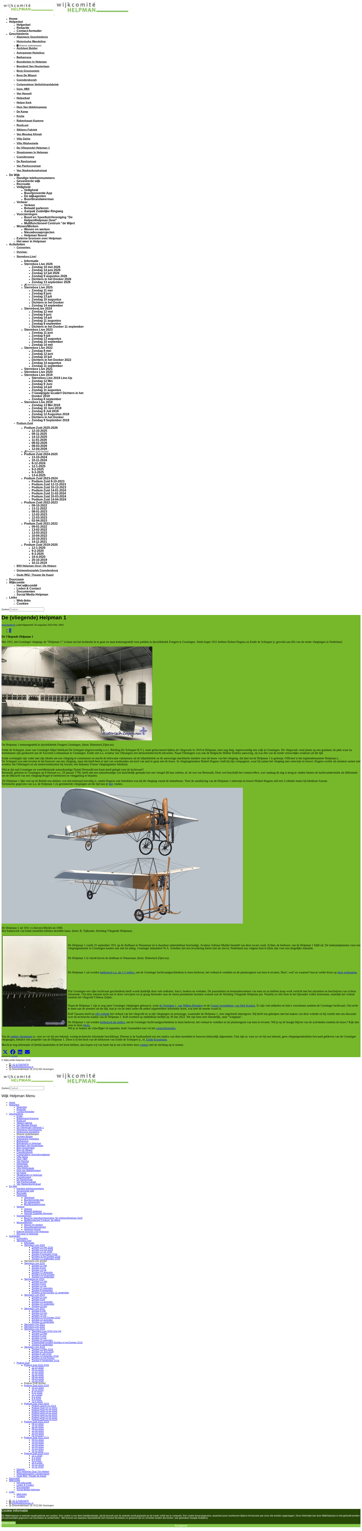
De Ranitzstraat (26, 161)
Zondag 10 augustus (46, 299)
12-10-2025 (39, 430)
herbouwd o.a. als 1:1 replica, (118, 972)
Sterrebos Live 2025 (38, 287)
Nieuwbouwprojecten (39, 232)
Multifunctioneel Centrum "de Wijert (49, 223)
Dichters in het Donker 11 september (58, 326)
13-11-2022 (39, 508)
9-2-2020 (38, 550)
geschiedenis (8, 625)
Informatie (31, 261)
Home (13, 18)
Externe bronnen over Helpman (39, 238)
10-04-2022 (39, 535)
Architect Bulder (27, 48)
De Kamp (22, 111)
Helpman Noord (35, 235)
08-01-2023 (39, 511)
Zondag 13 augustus (46, 338)
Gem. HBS (23, 89)
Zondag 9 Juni (42, 384)
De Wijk (14, 175)
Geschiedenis (19, 33)
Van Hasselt (24, 93)
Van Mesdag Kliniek (29, 134)
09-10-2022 (39, 505)
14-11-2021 (39, 541)
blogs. (86, 1025)
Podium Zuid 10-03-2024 (49, 496)
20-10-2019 (39, 559)
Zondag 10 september (47, 341)
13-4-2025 (38, 475)
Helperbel (16, 21)
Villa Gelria (23, 138)
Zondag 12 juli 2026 (45, 273)
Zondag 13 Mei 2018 (46, 405)
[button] (5, 1052)
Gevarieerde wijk (28, 181)
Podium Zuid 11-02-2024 (49, 493)
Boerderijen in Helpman (32, 61)
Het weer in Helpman (31, 241)
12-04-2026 (39, 448)
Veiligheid (24, 187)
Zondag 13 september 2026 (51, 282)
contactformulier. (166, 1028)
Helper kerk (24, 102)
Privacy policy (9, 1522)
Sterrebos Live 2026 (38, 264)
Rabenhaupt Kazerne (30, 120)
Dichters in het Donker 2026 (51, 279)
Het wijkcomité (27, 585)
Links (13, 597)
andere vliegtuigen (21, 1036)
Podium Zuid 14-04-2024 (49, 499)
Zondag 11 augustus (46, 320)
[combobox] (26, 609)
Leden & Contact (29, 588)
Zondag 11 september (47, 365)
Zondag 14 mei (42, 344)
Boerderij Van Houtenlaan (33, 66)
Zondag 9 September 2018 (50, 420)
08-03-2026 (39, 445)
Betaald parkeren (36, 208)
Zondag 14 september (47, 305)
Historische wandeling (31, 41)
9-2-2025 (38, 469)
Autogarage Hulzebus (30, 52)
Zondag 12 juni (42, 353)
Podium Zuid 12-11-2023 (49, 484)
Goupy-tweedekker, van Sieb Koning (233, 1005)
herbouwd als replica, (113, 1022)
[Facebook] (10, 629)
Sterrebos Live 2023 (38, 329)
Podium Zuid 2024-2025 (41, 454)
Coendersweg (25, 156)
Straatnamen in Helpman (32, 152)
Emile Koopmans (156, 1039)
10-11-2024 (39, 460)
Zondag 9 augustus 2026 (49, 276)
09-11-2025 (39, 433)
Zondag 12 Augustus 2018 (50, 414)
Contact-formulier (29, 30)
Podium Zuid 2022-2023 (41, 502)
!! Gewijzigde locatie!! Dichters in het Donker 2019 (57, 394)
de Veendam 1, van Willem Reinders (181, 1005)
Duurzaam (16, 579)
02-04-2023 (39, 520)
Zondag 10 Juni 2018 (46, 408)
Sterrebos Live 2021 (38, 368)
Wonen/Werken (27, 226)
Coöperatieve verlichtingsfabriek (38, 84)
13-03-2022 (39, 532)
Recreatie (23, 184)
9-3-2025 (38, 472)
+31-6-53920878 (20, 1064)
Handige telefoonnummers (36, 178)
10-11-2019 (39, 562)
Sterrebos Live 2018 (38, 402)
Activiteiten (17, 244)
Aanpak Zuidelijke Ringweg (43, 211)
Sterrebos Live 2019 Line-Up (52, 378)
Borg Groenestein (28, 70)
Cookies (22, 603)
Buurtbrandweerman (39, 199)
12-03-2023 (39, 517)
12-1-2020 (38, 547)
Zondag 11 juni (42, 332)
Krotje (20, 116)
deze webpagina (347, 972)
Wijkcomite (17, 582)
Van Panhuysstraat (29, 165)
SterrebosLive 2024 (38, 308)
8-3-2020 (38, 553)
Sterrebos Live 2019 (38, 375)
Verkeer (22, 202)
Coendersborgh (27, 79)
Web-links (24, 600)
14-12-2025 (39, 436)
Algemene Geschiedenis (32, 36)
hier (111, 783)
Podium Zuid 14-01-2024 (49, 490)
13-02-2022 (39, 529)
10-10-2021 (39, 538)
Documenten (26, 591)
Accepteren (181, 1525)
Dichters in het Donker (48, 302)
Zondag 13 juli (42, 296)
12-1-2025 (38, 466)
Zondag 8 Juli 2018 (45, 411)
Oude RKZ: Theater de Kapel (35, 574)
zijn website (102, 1013)
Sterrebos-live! (26, 256)
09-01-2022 (39, 526)
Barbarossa (24, 57)
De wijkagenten (35, 196)
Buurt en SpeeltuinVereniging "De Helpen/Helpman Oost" (48, 219)
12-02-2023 (39, 514)
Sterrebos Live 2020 (38, 372)
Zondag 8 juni (41, 293)
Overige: (22, 252)
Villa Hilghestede (27, 143)
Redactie (23, 27)
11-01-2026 (39, 439)
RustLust (22, 125)
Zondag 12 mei (42, 311)
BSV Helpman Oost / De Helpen (36, 565)
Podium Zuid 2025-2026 (41, 427)
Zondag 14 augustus (46, 362)
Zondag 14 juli (42, 317)
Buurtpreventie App (38, 193)
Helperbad (23, 98)
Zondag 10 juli (42, 356)
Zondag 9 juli (41, 335)
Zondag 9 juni (41, 314)
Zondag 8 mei (41, 350)
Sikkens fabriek (27, 129)
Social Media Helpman (32, 594)
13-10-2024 (39, 457)
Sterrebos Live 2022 (38, 347)
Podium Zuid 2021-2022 (41, 523)
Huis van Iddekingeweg (32, 107)
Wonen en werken (37, 229)
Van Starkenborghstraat (32, 170)
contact (144, 1044)
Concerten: (24, 247)
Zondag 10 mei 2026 (46, 267)
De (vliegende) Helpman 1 (33, 147)
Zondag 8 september (46, 323)
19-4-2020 (38, 556)
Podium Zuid (25, 423)
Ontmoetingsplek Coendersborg (37, 570)
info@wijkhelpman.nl (22, 1067)
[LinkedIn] (10, 631)
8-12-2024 (38, 463)
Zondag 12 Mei (42, 381)
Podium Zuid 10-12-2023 (49, 487)
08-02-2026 (39, 442)
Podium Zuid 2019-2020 (41, 544)
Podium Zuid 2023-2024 (41, 478)
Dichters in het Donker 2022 (51, 359)
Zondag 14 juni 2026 (46, 270)
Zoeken (5, 609)
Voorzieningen (27, 214)
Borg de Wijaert (27, 75)
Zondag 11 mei (42, 290)
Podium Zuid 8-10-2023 (48, 481)
